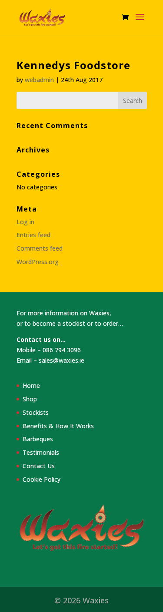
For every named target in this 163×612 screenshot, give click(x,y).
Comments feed (40, 248)
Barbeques (38, 439)
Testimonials (41, 452)
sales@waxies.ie (61, 360)
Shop (30, 399)
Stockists (36, 412)
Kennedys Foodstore (73, 65)
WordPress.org (38, 262)
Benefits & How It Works (58, 426)
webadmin (39, 80)
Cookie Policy (41, 479)
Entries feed (33, 235)
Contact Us (39, 466)
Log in (25, 222)
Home (31, 385)
